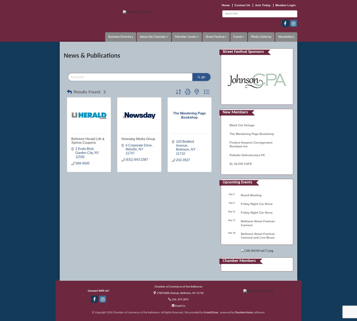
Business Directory (120, 37)
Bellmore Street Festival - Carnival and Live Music (258, 235)
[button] (69, 92)
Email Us (180, 306)
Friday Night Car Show (257, 204)
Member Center (186, 37)
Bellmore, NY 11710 (180, 293)
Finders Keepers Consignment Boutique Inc (251, 144)
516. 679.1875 (180, 299)
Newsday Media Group (138, 139)
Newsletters (286, 37)
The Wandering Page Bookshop (252, 134)
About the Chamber (153, 37)
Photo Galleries (261, 37)
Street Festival (215, 37)
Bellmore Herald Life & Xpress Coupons (88, 140)
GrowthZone (210, 312)
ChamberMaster (243, 312)
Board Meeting (251, 195)
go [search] (203, 77)
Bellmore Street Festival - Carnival (258, 223)
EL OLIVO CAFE (241, 163)
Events (237, 37)
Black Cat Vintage (242, 125)
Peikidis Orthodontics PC (247, 155)
